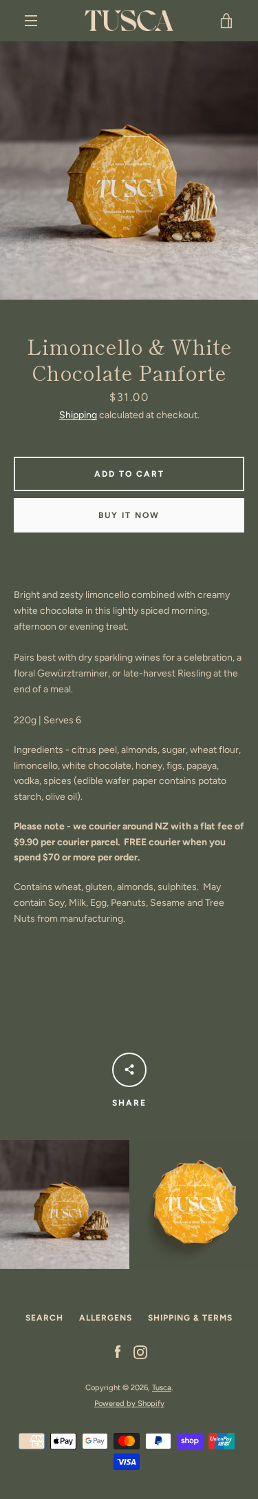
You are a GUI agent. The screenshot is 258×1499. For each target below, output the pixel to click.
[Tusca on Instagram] (140, 1352)
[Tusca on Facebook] (118, 1352)
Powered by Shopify (129, 1403)
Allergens (105, 1318)
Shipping (78, 415)
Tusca (161, 1387)
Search (44, 1318)
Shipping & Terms (190, 1318)
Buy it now (129, 515)
